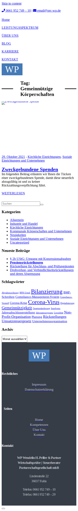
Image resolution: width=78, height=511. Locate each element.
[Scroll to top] (3, 508)
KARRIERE (10, 51)
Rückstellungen (54, 317)
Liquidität (58, 313)
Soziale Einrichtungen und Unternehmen (37, 158)
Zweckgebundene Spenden (30, 169)
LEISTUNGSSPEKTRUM (20, 27)
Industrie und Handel (24, 223)
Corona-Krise (18, 303)
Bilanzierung (47, 291)
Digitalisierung (67, 303)
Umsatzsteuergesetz (16, 321)
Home (6, 19)
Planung (37, 316)
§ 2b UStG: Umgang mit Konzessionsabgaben (40, 259)
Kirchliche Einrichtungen (44, 157)
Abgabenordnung (10, 293)
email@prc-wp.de (48, 10)
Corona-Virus (43, 302)
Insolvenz (55, 308)
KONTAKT (10, 59)
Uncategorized (19, 242)
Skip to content (11, 3)
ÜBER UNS (10, 35)
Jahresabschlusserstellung (18, 312)
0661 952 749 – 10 (18, 10)
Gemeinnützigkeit (17, 307)
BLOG (6, 43)
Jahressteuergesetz (44, 313)
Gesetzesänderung (41, 308)
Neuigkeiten (18, 235)
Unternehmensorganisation (49, 321)
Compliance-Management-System (37, 296)
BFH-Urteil (25, 293)
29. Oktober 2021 (13, 157)
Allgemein (17, 220)
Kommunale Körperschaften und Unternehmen (41, 231)
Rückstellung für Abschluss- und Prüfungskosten (42, 266)
